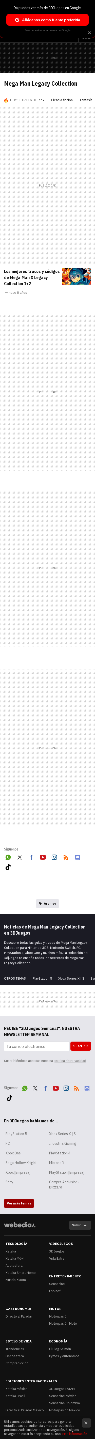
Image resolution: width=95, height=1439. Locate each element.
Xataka (11, 1251)
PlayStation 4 (59, 1153)
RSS (66, 856)
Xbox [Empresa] (18, 1172)
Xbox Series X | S (71, 978)
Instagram (54, 856)
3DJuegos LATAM (62, 1389)
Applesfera (14, 1265)
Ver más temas (19, 1203)
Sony (9, 1182)
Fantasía (86, 100)
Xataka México (17, 1389)
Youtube (43, 856)
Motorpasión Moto (63, 1323)
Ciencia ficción (62, 100)
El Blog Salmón (60, 1349)
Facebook (31, 856)
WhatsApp (8, 856)
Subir (76, 1225)
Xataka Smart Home (21, 1273)
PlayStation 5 (42, 978)
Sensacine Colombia (64, 1403)
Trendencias (15, 1349)
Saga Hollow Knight (21, 1163)
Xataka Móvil (15, 1258)
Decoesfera (15, 1356)
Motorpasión (58, 1316)
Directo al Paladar (19, 1316)
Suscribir (80, 1046)
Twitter (20, 856)
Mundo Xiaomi (16, 1280)
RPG (41, 100)
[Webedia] (19, 1228)
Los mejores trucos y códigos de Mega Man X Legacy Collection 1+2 (32, 277)
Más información (74, 1434)
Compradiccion (17, 1363)
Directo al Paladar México (25, 1410)
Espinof (55, 1291)
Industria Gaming (63, 1143)
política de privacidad (70, 1061)
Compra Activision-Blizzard (64, 1184)
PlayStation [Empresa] (66, 1172)
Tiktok (8, 866)
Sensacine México (63, 1396)
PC (8, 1143)
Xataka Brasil (15, 1396)
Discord (77, 856)
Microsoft (57, 1163)
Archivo (50, 903)
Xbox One (13, 1153)
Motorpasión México (64, 1410)
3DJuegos (57, 1251)
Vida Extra (56, 1258)
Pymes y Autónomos (64, 1356)
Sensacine (57, 1284)
